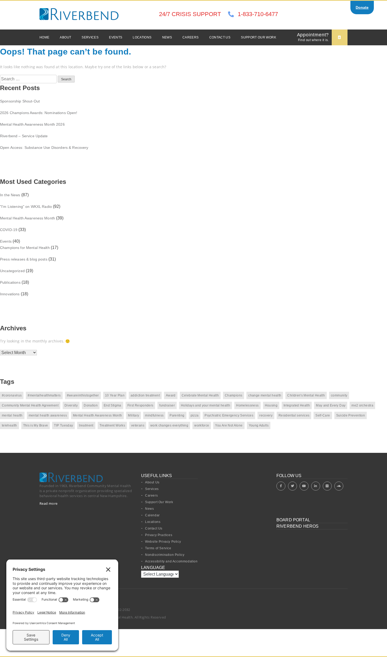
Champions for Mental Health (25, 248)
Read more (48, 503)
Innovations (10, 294)
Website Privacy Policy (163, 541)
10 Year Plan (115, 395)
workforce (201, 425)
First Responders (140, 405)
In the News (10, 195)
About (65, 37)
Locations (142, 37)
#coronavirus (12, 395)
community (339, 395)
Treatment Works (112, 425)
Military (133, 415)
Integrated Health (297, 405)
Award (171, 395)
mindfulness (154, 415)
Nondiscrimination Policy (164, 555)
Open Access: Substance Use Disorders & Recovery (44, 147)
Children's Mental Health (306, 395)
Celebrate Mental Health (200, 395)
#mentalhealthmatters (44, 395)
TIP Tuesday (63, 425)
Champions (233, 395)
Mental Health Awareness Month (27, 218)
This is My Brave (35, 425)
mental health (12, 415)
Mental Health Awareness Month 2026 (32, 124)
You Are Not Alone (228, 425)
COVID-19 (8, 230)
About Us (152, 482)
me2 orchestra (362, 405)
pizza (195, 415)
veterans (137, 425)
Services (90, 37)
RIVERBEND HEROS (297, 526)
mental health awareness (48, 415)
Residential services (294, 415)
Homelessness (247, 405)
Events (115, 37)
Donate (362, 7)
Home (44, 37)
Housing (271, 405)
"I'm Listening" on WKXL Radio (26, 206)
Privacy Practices (158, 535)
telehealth (9, 425)
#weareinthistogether (83, 395)
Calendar (152, 515)
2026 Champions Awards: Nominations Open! (38, 113)
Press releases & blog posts (23, 259)
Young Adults (259, 425)
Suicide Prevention (350, 415)
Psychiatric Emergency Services (229, 415)
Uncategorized (12, 271)
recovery (265, 415)
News (167, 37)
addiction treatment (145, 395)
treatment (86, 425)
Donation (91, 405)
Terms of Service (158, 548)
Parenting (177, 415)
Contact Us (220, 37)
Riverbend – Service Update (24, 136)
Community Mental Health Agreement (30, 405)
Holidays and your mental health (205, 405)
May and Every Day (330, 405)
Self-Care (322, 415)
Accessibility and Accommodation (171, 561)
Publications (10, 282)
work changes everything (169, 425)
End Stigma (112, 405)
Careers (190, 37)
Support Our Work (258, 37)
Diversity (71, 405)
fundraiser (167, 405)
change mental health (264, 395)
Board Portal (293, 520)
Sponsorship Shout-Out (20, 101)
